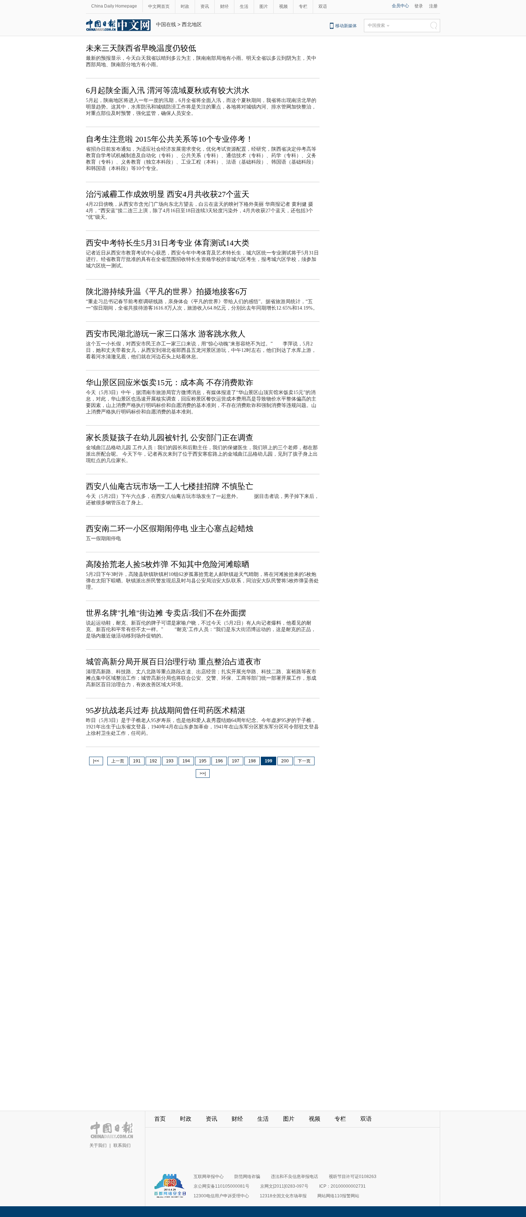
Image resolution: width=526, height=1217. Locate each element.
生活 (244, 6)
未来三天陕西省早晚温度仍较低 (141, 48)
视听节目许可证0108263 (352, 1176)
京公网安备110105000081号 (221, 1186)
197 (235, 760)
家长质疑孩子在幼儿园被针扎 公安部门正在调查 (169, 437)
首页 (160, 1119)
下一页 (304, 760)
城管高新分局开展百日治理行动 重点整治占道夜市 (173, 661)
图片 (263, 6)
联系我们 (122, 1145)
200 (285, 760)
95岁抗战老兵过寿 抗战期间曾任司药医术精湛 (165, 710)
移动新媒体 (346, 25)
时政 (185, 6)
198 (252, 760)
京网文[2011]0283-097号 (284, 1186)
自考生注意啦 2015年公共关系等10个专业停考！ (169, 139)
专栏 (303, 6)
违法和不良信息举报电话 (294, 1176)
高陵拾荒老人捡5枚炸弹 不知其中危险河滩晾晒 (167, 564)
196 (219, 760)
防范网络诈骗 (247, 1176)
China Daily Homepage (114, 6)
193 (170, 760)
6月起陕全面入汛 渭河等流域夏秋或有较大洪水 (167, 90)
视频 (283, 6)
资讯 (204, 6)
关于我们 (98, 1145)
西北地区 (192, 24)
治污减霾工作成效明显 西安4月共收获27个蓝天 (167, 194)
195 (202, 760)
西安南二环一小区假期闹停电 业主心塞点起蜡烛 (169, 528)
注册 (433, 6)
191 (137, 760)
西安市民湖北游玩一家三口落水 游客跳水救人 (165, 333)
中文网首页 (159, 6)
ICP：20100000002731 (342, 1186)
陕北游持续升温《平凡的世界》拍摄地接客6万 (166, 291)
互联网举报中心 (209, 1176)
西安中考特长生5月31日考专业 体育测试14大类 (167, 242)
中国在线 (166, 24)
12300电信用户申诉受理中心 (221, 1195)
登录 (418, 6)
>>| (203, 773)
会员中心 (400, 5)
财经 (224, 6)
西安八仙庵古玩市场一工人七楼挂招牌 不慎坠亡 (169, 486)
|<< (96, 760)
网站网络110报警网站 (338, 1195)
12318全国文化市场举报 (283, 1195)
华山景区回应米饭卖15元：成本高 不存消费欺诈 (169, 382)
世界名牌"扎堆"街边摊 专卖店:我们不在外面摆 (166, 612)
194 (186, 760)
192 (153, 760)
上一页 (117, 760)
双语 (322, 6)
